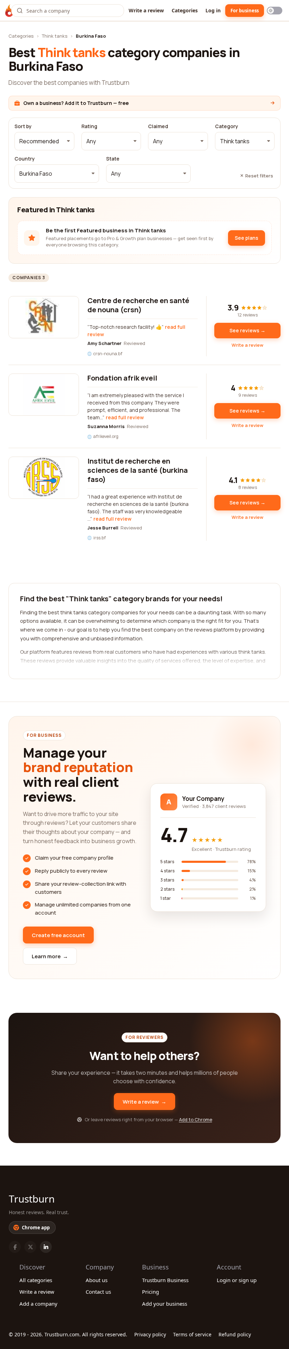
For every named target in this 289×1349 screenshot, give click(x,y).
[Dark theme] (274, 10)
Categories (185, 10)
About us (96, 1280)
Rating (89, 126)
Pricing (150, 1291)
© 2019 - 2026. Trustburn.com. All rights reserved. (68, 1334)
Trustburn (32, 1198)
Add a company (38, 1303)
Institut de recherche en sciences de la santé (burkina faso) (137, 470)
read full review (125, 417)
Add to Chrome (195, 1119)
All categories (35, 1280)
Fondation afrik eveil (122, 378)
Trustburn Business (165, 1280)
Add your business (164, 1303)
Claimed (158, 126)
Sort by (23, 126)
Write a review (146, 10)
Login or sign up (237, 1280)
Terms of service (192, 1334)
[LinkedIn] (46, 1247)
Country (24, 159)
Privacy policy (150, 1334)
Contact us (98, 1291)
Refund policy (235, 1334)
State (112, 159)
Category (226, 126)
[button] (44, 141)
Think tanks (54, 36)
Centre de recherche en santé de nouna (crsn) (138, 305)
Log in (213, 10)
